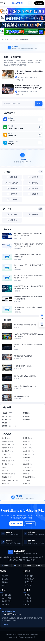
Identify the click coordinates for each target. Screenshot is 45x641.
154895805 (12, 136)
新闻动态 (5, 582)
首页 (11, 39)
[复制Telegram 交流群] (40, 142)
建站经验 (28, 585)
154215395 (12, 120)
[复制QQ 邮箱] (40, 127)
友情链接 (28, 601)
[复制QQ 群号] (40, 135)
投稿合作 (28, 598)
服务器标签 (5, 604)
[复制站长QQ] (40, 119)
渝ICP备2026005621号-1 (28, 637)
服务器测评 (29, 576)
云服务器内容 (29, 579)
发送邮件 (29, 565)
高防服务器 (29, 582)
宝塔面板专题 (6, 595)
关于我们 (28, 595)
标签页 (4, 585)
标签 (16, 39)
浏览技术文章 (15, 523)
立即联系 (5, 624)
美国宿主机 (24, 39)
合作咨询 (29, 523)
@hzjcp (11, 144)
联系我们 (28, 604)
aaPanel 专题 (6, 598)
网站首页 (5, 576)
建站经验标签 (6, 601)
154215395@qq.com (15, 128)
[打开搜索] (30, 3)
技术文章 (5, 579)
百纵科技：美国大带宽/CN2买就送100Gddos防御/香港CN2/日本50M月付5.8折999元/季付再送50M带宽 (28, 87)
